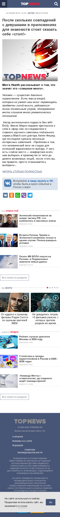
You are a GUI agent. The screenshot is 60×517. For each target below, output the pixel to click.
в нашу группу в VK (40, 181)
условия (22, 505)
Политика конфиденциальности (30, 451)
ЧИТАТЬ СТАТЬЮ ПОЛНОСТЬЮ (22, 171)
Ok (50, 502)
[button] (3, 4)
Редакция (17, 445)
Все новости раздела (14, 277)
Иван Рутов (42, 13)
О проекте (17, 436)
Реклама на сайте (22, 441)
